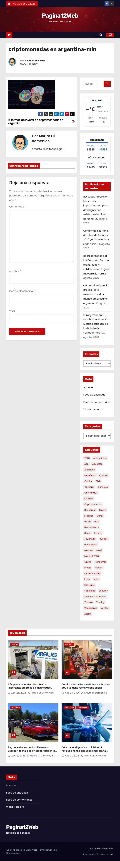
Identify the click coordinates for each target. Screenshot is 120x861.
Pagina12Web (60, 15)
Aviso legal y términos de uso (98, 854)
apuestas (97, 463)
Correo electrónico (22, 291)
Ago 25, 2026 (72, 692)
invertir (98, 533)
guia (96, 521)
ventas (104, 608)
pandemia (100, 561)
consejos (103, 487)
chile (98, 481)
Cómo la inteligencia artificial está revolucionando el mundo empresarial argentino (95, 294)
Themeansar (12, 852)
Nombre (15, 271)
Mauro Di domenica (35, 60)
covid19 (88, 498)
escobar (88, 515)
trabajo (88, 602)
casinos (103, 475)
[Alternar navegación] (94, 35)
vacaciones (90, 608)
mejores (88, 550)
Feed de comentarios (96, 402)
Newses (49, 849)
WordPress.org (92, 409)
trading (100, 602)
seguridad (89, 590)
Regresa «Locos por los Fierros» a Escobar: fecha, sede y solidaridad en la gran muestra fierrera (96, 264)
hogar (87, 533)
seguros (103, 590)
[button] (101, 34)
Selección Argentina (95, 596)
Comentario (17, 206)
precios (98, 567)
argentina (89, 469)
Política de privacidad (101, 848)
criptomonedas (93, 504)
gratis (87, 521)
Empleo (15, 644)
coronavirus (91, 492)
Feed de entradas (94, 394)
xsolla (87, 613)
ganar (100, 515)
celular (88, 481)
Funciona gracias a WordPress (22, 849)
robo (87, 579)
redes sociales (92, 573)
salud (96, 579)
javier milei (90, 538)
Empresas (69, 707)
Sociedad (16, 707)
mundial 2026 (91, 556)
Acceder (88, 387)
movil (99, 550)
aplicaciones (100, 458)
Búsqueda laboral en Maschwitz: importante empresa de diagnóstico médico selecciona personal (29, 688)
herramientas (91, 527)
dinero (102, 510)
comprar (89, 487)
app (86, 463)
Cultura (68, 644)
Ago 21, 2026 (18, 755)
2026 (87, 458)
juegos (104, 538)
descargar (90, 510)
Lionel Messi (90, 544)
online (87, 561)
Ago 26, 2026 (19, 692)
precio (87, 567)
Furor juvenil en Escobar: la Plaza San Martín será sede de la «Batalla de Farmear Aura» (96, 324)
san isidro (89, 585)
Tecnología (82, 707)
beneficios (90, 475)
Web (12, 310)
